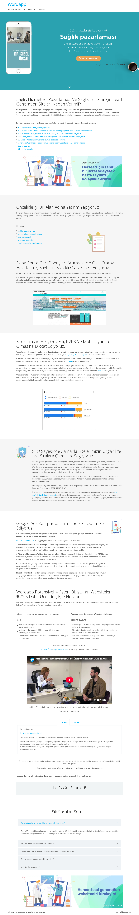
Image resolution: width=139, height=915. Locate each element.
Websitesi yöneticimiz (25, 540)
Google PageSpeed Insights (76, 354)
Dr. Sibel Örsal (46, 649)
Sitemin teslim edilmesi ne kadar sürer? (38, 843)
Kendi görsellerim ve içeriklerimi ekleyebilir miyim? (43, 823)
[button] (69, 822)
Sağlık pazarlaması (88, 36)
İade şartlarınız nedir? (30, 867)
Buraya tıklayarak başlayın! (30, 733)
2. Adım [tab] (76, 722)
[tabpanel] (69, 739)
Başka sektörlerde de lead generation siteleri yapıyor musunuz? (48, 851)
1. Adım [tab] (63, 722)
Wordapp (17, 4)
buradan (69, 361)
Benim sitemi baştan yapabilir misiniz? (37, 859)
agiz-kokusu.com (61, 649)
